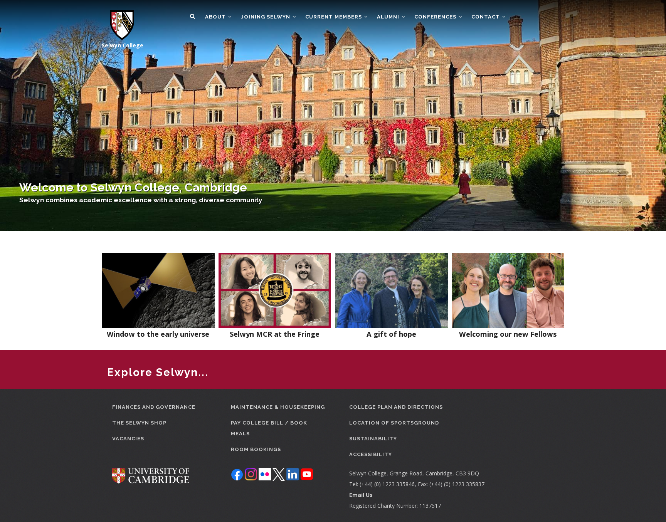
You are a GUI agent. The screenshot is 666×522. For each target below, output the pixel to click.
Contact (486, 17)
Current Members (334, 17)
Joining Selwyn (266, 17)
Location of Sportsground (394, 423)
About (216, 17)
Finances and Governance (153, 407)
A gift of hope (391, 334)
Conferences (436, 17)
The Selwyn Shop (139, 423)
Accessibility (370, 454)
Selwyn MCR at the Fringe (275, 334)
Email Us (361, 495)
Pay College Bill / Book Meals (269, 428)
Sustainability (373, 438)
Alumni (389, 17)
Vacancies (128, 438)
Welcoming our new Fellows (508, 334)
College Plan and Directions (396, 407)
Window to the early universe (158, 334)
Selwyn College (122, 45)
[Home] (118, 20)
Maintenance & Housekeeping (278, 407)
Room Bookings (256, 449)
